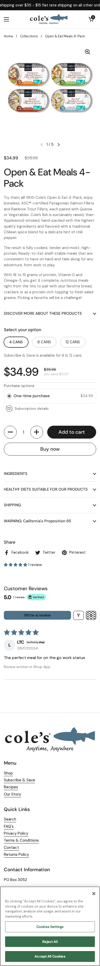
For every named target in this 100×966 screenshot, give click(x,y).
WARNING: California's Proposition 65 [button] (37, 521)
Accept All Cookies (50, 956)
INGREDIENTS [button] (15, 473)
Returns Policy (16, 854)
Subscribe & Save (19, 780)
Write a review (37, 615)
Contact (11, 847)
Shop (8, 773)
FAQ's (9, 826)
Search (10, 819)
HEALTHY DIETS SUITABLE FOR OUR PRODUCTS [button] (46, 489)
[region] (50, 926)
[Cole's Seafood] (49, 19)
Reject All (49, 941)
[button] (10, 432)
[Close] (93, 893)
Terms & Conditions (21, 840)
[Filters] (78, 615)
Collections (29, 36)
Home (8, 36)
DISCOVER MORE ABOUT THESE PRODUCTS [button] (43, 313)
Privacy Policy (16, 833)
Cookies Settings (50, 927)
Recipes (11, 787)
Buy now (50, 449)
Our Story (12, 794)
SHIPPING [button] (12, 505)
